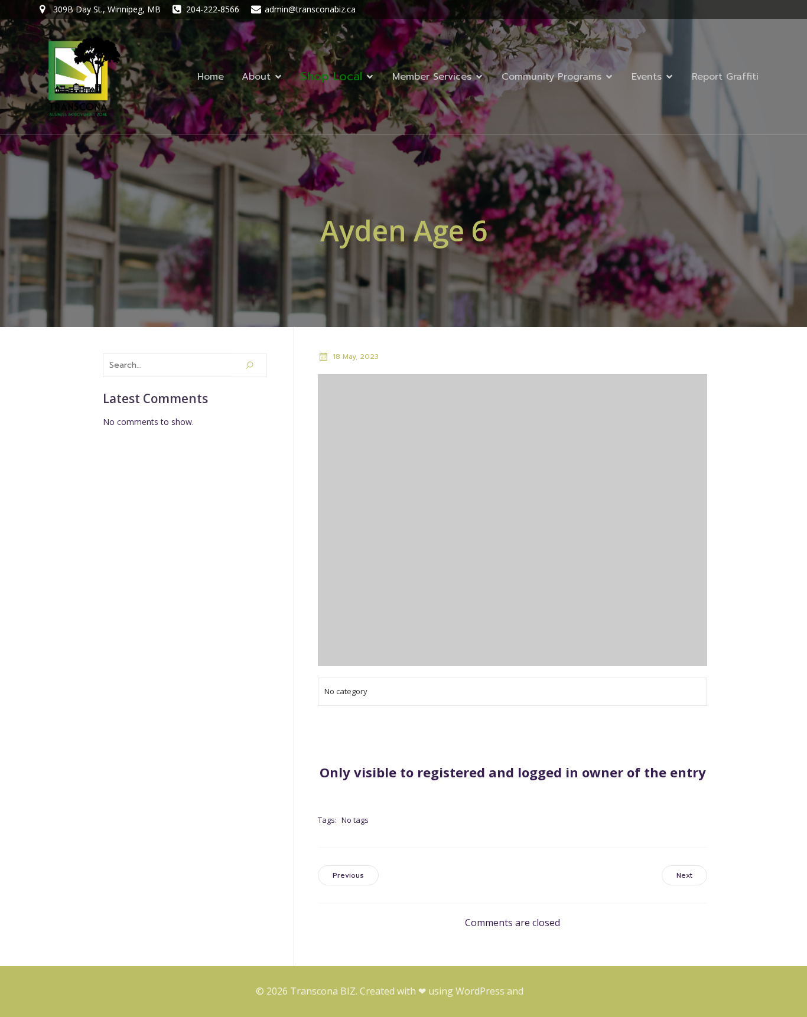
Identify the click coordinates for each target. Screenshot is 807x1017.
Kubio (539, 991)
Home (210, 77)
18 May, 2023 (356, 356)
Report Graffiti (725, 77)
